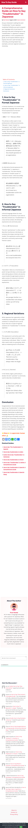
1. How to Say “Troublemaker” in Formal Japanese (11, 82)
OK (21, 826)
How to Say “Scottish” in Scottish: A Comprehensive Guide (14, 738)
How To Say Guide (9, 2)
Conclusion (6, 91)
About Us (14, 810)
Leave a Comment (21, 19)
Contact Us (14, 812)
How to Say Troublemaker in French (13, 459)
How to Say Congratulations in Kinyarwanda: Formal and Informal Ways (16, 728)
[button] (26, 2)
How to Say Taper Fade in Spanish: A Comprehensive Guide (16, 789)
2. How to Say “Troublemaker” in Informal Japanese (11, 86)
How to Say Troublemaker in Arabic (13, 452)
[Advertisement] (14, 63)
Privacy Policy (14, 814)
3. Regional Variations (9, 89)
